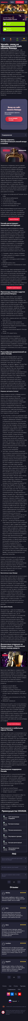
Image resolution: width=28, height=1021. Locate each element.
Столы (16, 986)
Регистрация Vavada (13, 119)
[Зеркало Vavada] (14, 154)
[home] (4, 2)
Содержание (11, 989)
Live (10, 986)
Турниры (23, 986)
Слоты (4, 986)
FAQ (19, 989)
